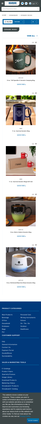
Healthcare (24, 329)
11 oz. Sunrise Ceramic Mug (21, 131)
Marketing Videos (8, 383)
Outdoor (23, 326)
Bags (4, 329)
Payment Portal (8, 350)
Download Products (9, 380)
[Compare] (26, 3)
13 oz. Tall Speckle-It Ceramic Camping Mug (21, 80)
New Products (7, 314)
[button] (36, 42)
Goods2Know (7, 353)
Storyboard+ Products (10, 386)
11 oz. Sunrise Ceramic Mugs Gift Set (21, 181)
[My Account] (33, 3)
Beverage (5, 317)
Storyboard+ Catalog (10, 389)
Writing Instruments (28, 317)
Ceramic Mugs (26, 15)
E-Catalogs (6, 368)
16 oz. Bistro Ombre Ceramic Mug (20, 232)
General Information (9, 344)
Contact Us (6, 347)
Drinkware (13, 15)
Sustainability (7, 356)
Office (4, 320)
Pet (3, 332)
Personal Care (25, 314)
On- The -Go (25, 323)
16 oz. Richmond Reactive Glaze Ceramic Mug (20, 283)
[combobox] (20, 9)
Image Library (7, 377)
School (23, 320)
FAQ (3, 341)
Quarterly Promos (8, 374)
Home (4, 15)
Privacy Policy (25, 416)
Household (6, 323)
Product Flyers (7, 371)
